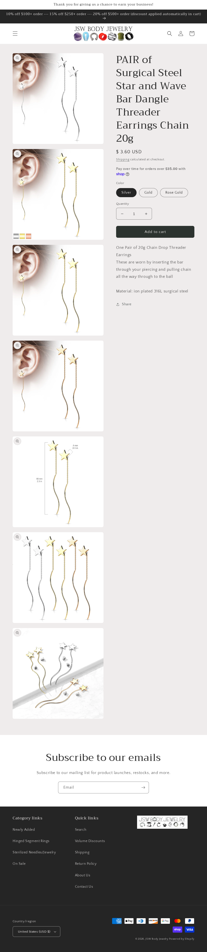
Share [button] (127, 304)
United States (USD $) (34, 931)
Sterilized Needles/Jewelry (34, 852)
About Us (82, 875)
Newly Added (24, 830)
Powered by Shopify (181, 939)
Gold (148, 193)
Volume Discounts (90, 841)
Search (81, 830)
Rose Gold (174, 193)
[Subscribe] (143, 787)
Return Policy (86, 864)
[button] (15, 33)
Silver (126, 193)
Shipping (123, 159)
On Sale (19, 864)
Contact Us (84, 887)
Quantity (122, 203)
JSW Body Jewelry (156, 939)
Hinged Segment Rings (31, 841)
